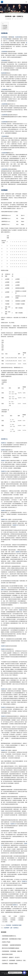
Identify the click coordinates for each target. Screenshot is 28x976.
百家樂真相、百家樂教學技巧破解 (13, 925)
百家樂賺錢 (13, 919)
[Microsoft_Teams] (24, 972)
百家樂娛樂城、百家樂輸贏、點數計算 (12, 951)
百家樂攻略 (9, 18)
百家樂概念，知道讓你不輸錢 (9, 963)
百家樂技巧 (5, 918)
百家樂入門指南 (6, 942)
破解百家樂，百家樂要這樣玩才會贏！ (12, 939)
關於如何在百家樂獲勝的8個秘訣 (10, 948)
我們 (10, 916)
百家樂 (6, 39)
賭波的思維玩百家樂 (7, 954)
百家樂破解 (5, 27)
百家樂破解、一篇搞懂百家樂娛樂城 (11, 945)
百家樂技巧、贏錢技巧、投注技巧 (11, 957)
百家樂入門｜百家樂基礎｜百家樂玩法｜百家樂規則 (14, 960)
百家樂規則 (5, 919)
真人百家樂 (5, 921)
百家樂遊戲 (3, 37)
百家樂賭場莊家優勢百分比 (9, 936)
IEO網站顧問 (21, 973)
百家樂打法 (5, 28)
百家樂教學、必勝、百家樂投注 (11, 927)
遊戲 (13, 37)
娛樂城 (4, 916)
